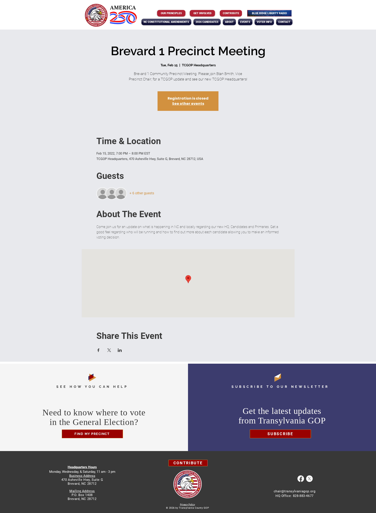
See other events (188, 103)
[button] (229, 22)
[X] (309, 478)
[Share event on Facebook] (98, 350)
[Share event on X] (109, 350)
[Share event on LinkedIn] (120, 350)
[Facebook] (300, 478)
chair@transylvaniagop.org (295, 491)
